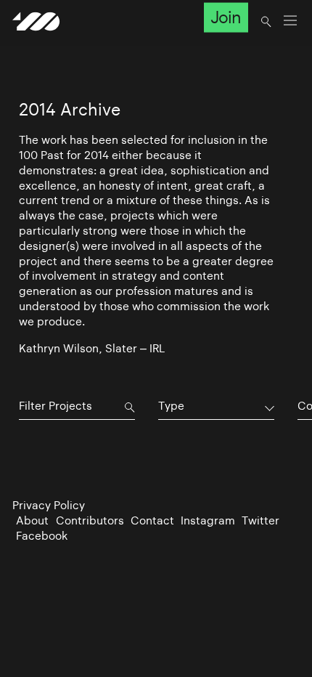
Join (225, 17)
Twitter (260, 520)
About (32, 520)
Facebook (41, 536)
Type (171, 406)
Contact (152, 520)
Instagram (208, 520)
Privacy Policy (48, 505)
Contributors (90, 520)
